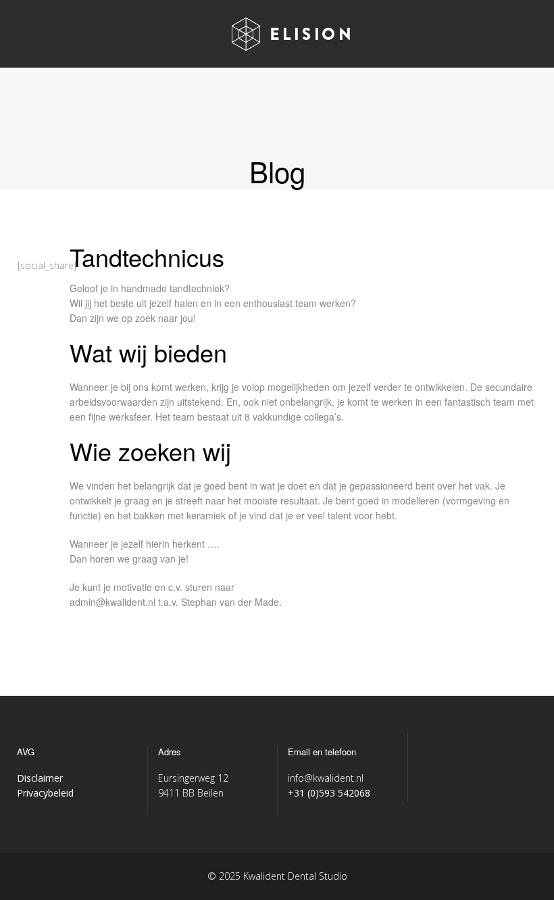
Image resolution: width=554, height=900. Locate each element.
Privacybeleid (45, 792)
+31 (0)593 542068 (329, 792)
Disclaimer (40, 778)
